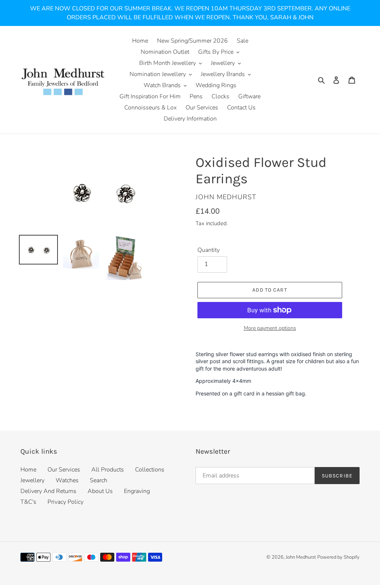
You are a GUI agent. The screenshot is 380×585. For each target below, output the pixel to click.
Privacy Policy (65, 502)
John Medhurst (301, 557)
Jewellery (32, 480)
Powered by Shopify (338, 557)
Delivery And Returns (48, 491)
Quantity (208, 250)
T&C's (28, 502)
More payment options (270, 328)
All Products (107, 470)
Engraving (137, 491)
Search (98, 480)
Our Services (64, 470)
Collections (149, 470)
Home (28, 470)
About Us (100, 491)
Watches (67, 480)
